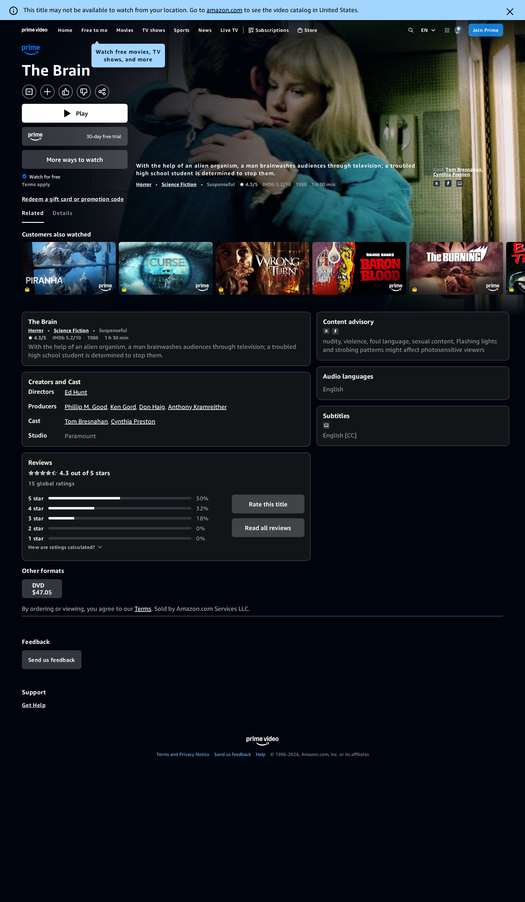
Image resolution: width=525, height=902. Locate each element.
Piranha (69, 268)
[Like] (65, 91)
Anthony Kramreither (197, 406)
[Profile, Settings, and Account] (459, 30)
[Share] (102, 91)
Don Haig (152, 406)
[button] (75, 113)
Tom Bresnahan (464, 169)
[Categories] (447, 30)
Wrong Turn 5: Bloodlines (263, 268)
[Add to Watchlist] (47, 91)
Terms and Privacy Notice (182, 754)
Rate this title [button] (268, 503)
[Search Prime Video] (411, 30)
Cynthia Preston (451, 174)
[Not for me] (84, 91)
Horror (143, 184)
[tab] (33, 213)
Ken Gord (123, 406)
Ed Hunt (76, 392)
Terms (143, 608)
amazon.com (224, 9)
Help (261, 754)
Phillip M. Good (86, 406)
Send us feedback (232, 754)
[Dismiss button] (510, 11)
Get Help (34, 705)
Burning (456, 268)
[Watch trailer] (29, 91)
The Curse (166, 268)
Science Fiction (179, 184)
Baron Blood (359, 268)
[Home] (34, 30)
